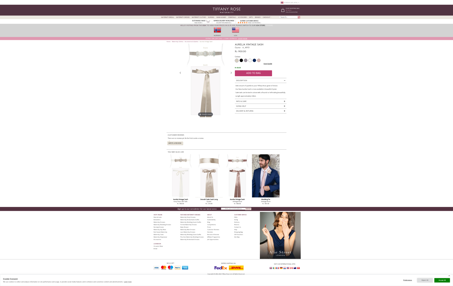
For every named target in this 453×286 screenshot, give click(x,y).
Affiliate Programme (213, 237)
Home (168, 41)
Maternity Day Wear (160, 229)
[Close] (269, 25)
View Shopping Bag (292, 12)
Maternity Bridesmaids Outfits (189, 220)
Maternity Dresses (183, 17)
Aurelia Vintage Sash (180, 199)
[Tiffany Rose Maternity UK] (271, 268)
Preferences (407, 280)
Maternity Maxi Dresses (187, 229)
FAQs (235, 217)
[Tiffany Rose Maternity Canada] (291, 268)
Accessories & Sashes (191, 41)
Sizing (236, 220)
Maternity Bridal (167, 17)
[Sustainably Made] (208, 22)
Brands (257, 17)
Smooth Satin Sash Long (209, 199)
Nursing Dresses (159, 227)
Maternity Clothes (199, 17)
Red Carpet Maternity (160, 232)
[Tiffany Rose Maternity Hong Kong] (298, 268)
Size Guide (268, 63)
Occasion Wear (158, 246)
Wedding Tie (265, 199)
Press (209, 227)
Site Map (237, 237)
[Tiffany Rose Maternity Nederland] (284, 268)
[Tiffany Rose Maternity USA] (288, 268)
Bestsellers (157, 220)
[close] (449, 276)
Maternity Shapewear (160, 237)
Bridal (155, 248)
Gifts (251, 17)
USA (235, 35)
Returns (236, 224)
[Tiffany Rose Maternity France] (277, 268)
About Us (210, 217)
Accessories (242, 17)
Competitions (211, 224)
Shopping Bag (238, 232)
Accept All (442, 280)
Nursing (211, 17)
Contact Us (237, 227)
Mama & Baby (221, 17)
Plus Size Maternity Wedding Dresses (192, 237)
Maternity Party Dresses (187, 217)
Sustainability (211, 220)
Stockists (210, 232)
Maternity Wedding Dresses (162, 224)
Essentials (232, 17)
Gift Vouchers (238, 234)
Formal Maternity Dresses (188, 224)
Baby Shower (184, 227)
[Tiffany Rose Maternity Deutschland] (281, 268)
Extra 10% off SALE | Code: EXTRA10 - (226, 38)
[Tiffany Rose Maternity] (215, 14)
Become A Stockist (213, 234)
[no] (217, 33)
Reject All (425, 280)
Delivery (236, 222)
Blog (208, 222)
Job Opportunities (212, 239)
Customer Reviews (213, 229)
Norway (217, 35)
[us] (235, 33)
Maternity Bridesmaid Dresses (189, 239)
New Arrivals (157, 217)
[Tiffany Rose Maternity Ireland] (274, 268)
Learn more (128, 282)
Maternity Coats (159, 234)
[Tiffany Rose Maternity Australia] (295, 268)
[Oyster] (236, 60)
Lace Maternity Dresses (187, 232)
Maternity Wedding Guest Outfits (190, 222)
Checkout (266, 17)
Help (235, 229)
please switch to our (250, 25)
